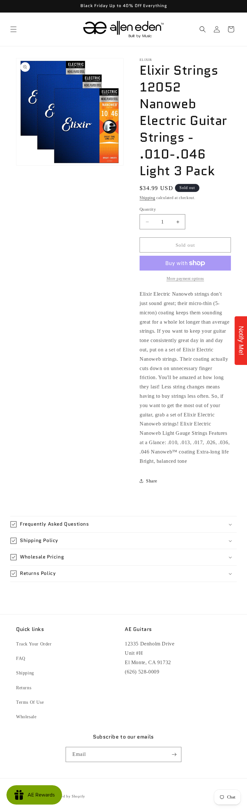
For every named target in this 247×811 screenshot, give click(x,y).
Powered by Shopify (67, 796)
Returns (23, 687)
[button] (13, 29)
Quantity (148, 209)
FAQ (20, 658)
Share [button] (151, 481)
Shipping (147, 198)
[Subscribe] (174, 754)
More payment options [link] (185, 278)
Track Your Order (34, 644)
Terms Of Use (30, 702)
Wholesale (26, 716)
